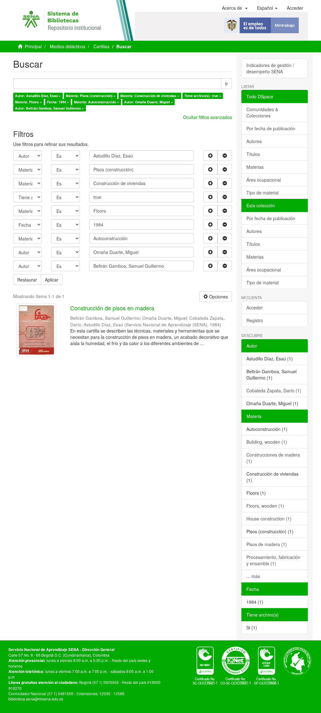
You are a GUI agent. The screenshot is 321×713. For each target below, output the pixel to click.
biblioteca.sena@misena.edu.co (35, 698)
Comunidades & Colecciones (262, 112)
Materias (255, 167)
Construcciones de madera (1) (273, 458)
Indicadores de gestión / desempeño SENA (270, 68)
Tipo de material (262, 192)
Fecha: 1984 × (58, 102)
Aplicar (51, 279)
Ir (226, 83)
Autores (254, 141)
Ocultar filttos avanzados (207, 117)
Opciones (218, 296)
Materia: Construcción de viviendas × (149, 95)
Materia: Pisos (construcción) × (90, 95)
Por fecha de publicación (270, 128)
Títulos (253, 154)
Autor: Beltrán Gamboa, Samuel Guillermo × (49, 108)
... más (253, 576)
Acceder (254, 307)
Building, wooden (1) (266, 442)
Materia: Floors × (28, 102)
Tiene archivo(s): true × (202, 95)
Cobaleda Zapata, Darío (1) (273, 390)
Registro (254, 320)
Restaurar (27, 279)
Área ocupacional (263, 180)
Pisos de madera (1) (266, 544)
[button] (234, 8)
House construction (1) (269, 518)
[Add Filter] (210, 155)
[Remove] (225, 155)
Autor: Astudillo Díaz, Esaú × (38, 95)
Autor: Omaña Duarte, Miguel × (148, 102)
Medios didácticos (67, 46)
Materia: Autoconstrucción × (96, 102)
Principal (33, 46)
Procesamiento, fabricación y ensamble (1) (273, 560)
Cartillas (101, 46)
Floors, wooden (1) (265, 506)
